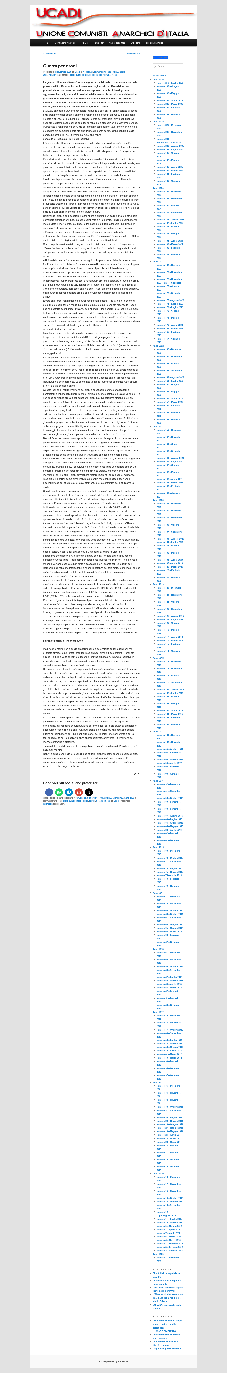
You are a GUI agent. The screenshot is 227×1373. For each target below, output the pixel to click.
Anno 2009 (158, 1254)
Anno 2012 (158, 1012)
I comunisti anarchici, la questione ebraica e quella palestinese (168, 1324)
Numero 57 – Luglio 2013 (169, 977)
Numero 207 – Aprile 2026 (170, 100)
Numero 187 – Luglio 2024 (170, 223)
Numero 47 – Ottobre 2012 (170, 1029)
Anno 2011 (158, 1082)
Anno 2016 (158, 780)
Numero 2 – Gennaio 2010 (170, 1250)
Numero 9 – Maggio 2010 (169, 1226)
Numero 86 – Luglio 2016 (169, 819)
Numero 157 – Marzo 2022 (170, 401)
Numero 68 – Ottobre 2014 (170, 913)
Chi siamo (135, 42)
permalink (48, 803)
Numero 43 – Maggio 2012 (170, 1047)
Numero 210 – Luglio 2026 (170, 82)
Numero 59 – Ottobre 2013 (170, 966)
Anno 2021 (158, 426)
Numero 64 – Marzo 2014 (169, 931)
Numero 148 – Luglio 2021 (170, 461)
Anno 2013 (158, 949)
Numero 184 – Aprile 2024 (170, 240)
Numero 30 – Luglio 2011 (169, 1117)
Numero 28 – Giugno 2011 (170, 1124)
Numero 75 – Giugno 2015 (170, 871)
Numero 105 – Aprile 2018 (170, 710)
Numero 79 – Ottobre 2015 (170, 857)
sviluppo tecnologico (85, 74)
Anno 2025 (54, 74)
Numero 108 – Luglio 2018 (170, 693)
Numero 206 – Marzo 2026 (170, 103)
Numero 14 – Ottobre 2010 (170, 1201)
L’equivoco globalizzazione (167, 1348)
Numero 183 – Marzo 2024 (170, 244)
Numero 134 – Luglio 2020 (170, 542)
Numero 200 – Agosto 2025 (170, 145)
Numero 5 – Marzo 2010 (169, 1240)
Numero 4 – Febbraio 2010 (170, 1243)
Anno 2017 (158, 731)
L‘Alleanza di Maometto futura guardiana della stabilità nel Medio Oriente (168, 1298)
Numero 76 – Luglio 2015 (169, 868)
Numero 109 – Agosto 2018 (170, 689)
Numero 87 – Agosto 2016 (170, 815)
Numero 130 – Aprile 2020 (170, 563)
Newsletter (99, 42)
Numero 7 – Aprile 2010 (168, 1233)
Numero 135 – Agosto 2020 (170, 538)
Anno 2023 (158, 261)
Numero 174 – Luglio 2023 (170, 303)
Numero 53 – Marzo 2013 (169, 987)
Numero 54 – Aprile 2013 (169, 984)
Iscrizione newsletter (155, 42)
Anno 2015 (158, 847)
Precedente (50, 53)
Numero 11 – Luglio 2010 (169, 1218)
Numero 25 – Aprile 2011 (169, 1134)
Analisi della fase (117, 42)
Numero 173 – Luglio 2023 (170, 307)
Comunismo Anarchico (66, 42)
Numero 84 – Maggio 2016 (170, 826)
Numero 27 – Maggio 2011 (170, 1127)
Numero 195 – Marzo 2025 (170, 170)
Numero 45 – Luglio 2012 (169, 1040)
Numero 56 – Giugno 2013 (170, 980)
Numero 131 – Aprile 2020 (170, 559)
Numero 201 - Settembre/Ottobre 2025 (105, 797)
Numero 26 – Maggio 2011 (170, 1131)
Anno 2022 (158, 345)
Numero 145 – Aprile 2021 (170, 479)
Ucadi (77, 71)
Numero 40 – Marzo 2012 (169, 1057)
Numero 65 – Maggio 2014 (170, 927)
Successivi (133, 53)
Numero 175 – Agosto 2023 (170, 300)
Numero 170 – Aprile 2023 (170, 324)
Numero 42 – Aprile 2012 (169, 1050)
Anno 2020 (158, 500)
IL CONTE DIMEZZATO (164, 1331)
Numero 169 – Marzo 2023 (170, 328)
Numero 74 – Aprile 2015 (169, 875)
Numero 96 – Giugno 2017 (170, 759)
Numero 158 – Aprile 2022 (170, 398)
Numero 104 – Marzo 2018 (170, 713)
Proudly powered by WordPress (113, 1361)
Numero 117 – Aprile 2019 (170, 636)
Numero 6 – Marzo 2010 (169, 1236)
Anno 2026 (158, 79)
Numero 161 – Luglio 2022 (170, 380)
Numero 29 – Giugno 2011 (170, 1120)
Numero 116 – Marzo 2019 (170, 640)
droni (72, 74)
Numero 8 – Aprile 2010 (168, 1229)
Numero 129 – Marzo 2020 (170, 566)
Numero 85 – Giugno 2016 (170, 822)
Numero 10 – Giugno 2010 (170, 1222)
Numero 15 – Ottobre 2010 (170, 1198)
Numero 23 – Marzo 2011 (169, 1141)
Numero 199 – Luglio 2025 (170, 149)
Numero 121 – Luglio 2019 (170, 619)
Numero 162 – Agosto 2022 (170, 377)
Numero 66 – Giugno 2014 (170, 924)
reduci (99, 74)
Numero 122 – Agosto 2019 (170, 615)
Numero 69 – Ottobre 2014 (170, 910)
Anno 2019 (158, 584)
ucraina (107, 74)
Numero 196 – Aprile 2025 (170, 166)
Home (47, 42)
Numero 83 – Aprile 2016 (169, 829)
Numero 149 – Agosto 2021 (170, 457)
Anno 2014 (158, 892)
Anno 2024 (158, 188)
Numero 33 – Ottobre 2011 (170, 1106)
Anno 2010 (158, 1173)
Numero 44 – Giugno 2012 (170, 1043)
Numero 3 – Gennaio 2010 (170, 1246)
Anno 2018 (158, 657)
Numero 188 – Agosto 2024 (170, 219)
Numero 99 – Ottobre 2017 (170, 749)
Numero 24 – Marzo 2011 (169, 1138)
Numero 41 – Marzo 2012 (169, 1054)
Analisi (85, 42)
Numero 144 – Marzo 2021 (170, 482)
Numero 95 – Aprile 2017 (169, 763)
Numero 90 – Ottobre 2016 (170, 798)
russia (114, 74)
